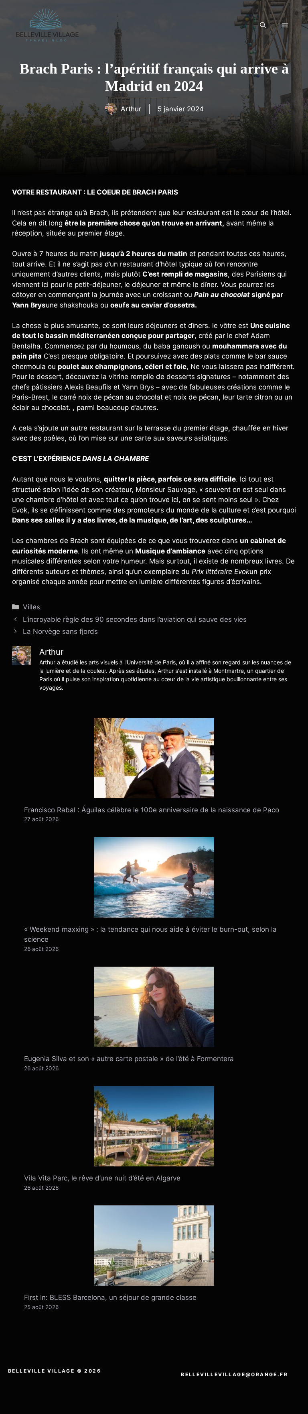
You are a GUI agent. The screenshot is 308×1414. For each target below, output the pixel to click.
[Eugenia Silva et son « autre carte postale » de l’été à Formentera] (154, 1042)
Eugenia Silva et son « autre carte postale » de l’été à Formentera (129, 1059)
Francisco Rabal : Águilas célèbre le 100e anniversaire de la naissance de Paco (151, 810)
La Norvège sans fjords (60, 631)
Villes (31, 607)
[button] (263, 25)
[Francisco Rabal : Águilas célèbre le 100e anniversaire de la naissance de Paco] (154, 793)
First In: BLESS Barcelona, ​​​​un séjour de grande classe (110, 1297)
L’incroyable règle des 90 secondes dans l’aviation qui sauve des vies (135, 619)
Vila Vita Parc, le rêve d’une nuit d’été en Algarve (102, 1178)
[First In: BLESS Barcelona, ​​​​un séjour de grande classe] (154, 1281)
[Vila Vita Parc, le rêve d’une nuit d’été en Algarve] (154, 1161)
